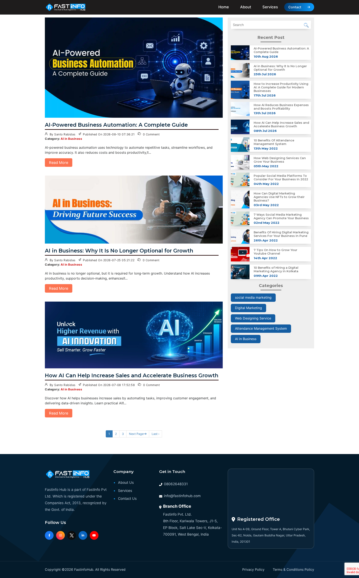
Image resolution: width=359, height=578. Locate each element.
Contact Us (127, 498)
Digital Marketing (248, 308)
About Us (126, 482)
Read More (58, 162)
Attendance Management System (261, 328)
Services (270, 7)
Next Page (136, 434)
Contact (294, 7)
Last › (155, 434)
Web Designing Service (253, 318)
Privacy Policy (253, 569)
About (245, 7)
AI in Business (245, 339)
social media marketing (253, 297)
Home (223, 7)
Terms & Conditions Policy (293, 569)
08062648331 (176, 484)
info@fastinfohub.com (182, 496)
